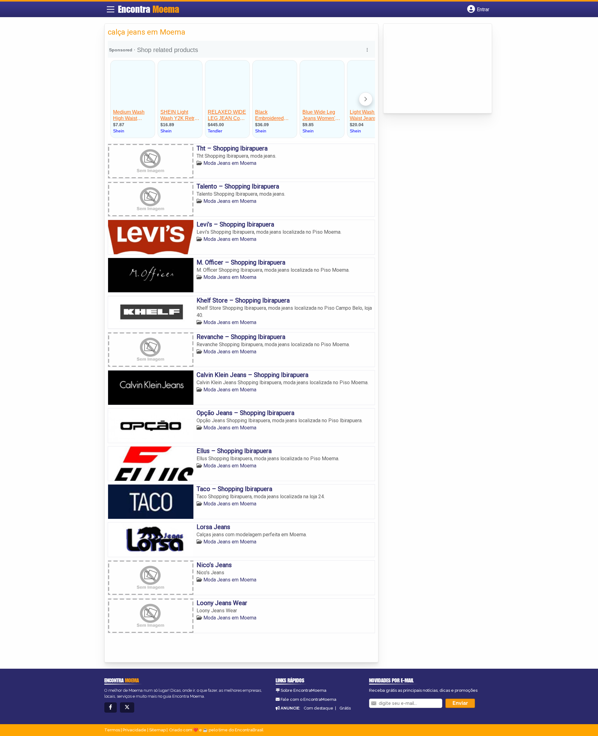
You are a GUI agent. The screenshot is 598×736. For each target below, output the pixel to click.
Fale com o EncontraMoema (308, 699)
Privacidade (134, 730)
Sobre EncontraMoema (303, 690)
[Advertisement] (433, 69)
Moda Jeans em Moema (229, 163)
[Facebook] (110, 707)
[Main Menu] (110, 9)
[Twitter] (127, 707)
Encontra (148, 9)
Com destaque (318, 708)
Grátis (345, 708)
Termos (112, 730)
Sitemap (157, 730)
